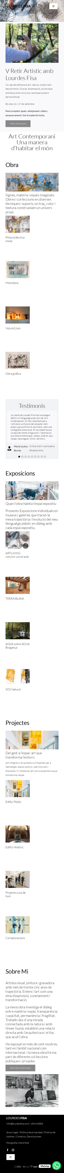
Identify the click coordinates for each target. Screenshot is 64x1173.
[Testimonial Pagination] (19, 457)
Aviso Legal (12, 1132)
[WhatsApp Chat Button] (56, 1165)
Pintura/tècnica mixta (15, 239)
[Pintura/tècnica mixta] (18, 217)
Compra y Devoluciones (28, 1136)
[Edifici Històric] (18, 827)
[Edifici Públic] (18, 781)
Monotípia (12, 283)
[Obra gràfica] (18, 353)
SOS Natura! (13, 689)
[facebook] (7, 1150)
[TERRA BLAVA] (18, 578)
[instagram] (13, 1150)
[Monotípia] (18, 262)
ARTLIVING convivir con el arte (17, 554)
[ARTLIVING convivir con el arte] (18, 533)
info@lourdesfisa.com (17, 1123)
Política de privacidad (31, 1132)
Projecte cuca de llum (16, 894)
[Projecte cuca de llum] (18, 872)
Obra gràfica (13, 373)
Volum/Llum (13, 328)
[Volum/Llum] (18, 308)
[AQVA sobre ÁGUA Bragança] (18, 624)
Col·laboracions (15, 938)
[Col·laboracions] (18, 918)
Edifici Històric (15, 847)
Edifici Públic (13, 802)
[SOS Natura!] (18, 669)
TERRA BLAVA (15, 598)
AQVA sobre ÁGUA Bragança (18, 645)
